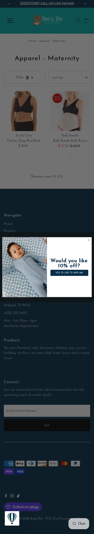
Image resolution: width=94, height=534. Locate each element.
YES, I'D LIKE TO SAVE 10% (69, 273)
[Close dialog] (89, 240)
